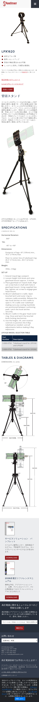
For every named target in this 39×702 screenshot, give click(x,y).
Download (11, 558)
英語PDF (24, 72)
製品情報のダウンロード (11, 80)
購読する (19, 628)
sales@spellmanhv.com (15, 654)
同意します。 (20, 699)
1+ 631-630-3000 (10, 651)
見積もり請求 (7, 90)
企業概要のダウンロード (9, 675)
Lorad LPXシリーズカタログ (13, 84)
